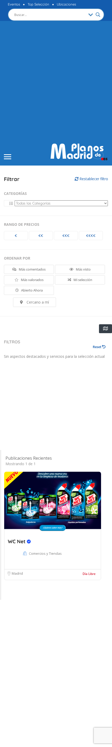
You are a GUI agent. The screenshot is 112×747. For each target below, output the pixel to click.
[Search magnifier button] (98, 14)
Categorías (15, 193)
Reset (97, 346)
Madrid (17, 573)
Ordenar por (17, 258)
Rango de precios (21, 224)
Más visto (83, 269)
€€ (41, 235)
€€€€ (91, 235)
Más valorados (31, 279)
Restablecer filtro (93, 178)
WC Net (17, 541)
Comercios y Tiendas (45, 553)
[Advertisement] (56, 82)
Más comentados (32, 269)
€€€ (66, 235)
